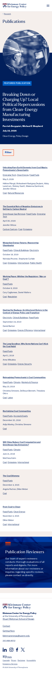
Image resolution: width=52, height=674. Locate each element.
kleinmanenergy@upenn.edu (16, 636)
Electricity (34, 251)
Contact (6, 626)
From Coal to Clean (11, 507)
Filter (8, 152)
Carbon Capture (10, 230)
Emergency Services (10, 664)
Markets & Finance (29, 383)
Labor (10, 398)
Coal (5, 193)
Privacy (13, 660)
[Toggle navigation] (48, 6)
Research (7, 14)
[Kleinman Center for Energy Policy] (14, 5)
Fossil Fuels (34, 175)
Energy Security (25, 364)
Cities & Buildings (21, 251)
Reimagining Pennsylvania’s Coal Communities (24, 378)
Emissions (27, 230)
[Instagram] (11, 650)
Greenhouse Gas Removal (14, 214)
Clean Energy (23, 175)
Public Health (36, 263)
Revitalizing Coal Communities (17, 411)
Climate (16, 383)
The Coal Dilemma (11, 476)
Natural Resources (16, 193)
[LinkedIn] (5, 650)
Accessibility (31, 660)
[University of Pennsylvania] (7, 657)
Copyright (6, 660)
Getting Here (9, 631)
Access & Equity (20, 416)
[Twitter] (23, 650)
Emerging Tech (9, 175)
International (23, 263)
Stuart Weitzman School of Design (18, 619)
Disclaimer (21, 660)
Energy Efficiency (25, 331)
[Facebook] (17, 650)
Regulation (12, 297)
